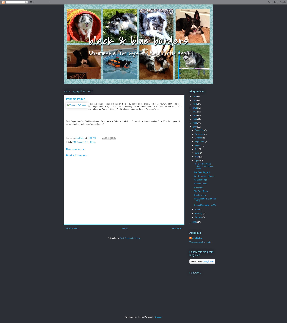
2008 (195, 123)
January (198, 217)
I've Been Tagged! (202, 172)
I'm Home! (198, 187)
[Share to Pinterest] (114, 138)
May (197, 157)
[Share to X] (109, 138)
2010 (195, 115)
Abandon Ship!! (200, 180)
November (199, 134)
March (198, 210)
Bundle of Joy (200, 195)
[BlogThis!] (106, 138)
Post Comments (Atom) (130, 238)
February (199, 213)
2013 (195, 104)
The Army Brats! (201, 191)
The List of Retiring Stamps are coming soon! (203, 166)
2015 (195, 96)
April (197, 160)
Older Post (176, 228)
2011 (195, 112)
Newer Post (72, 228)
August (198, 145)
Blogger (158, 317)
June (197, 153)
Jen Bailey (197, 238)
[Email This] (103, 138)
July (197, 149)
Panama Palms (200, 184)
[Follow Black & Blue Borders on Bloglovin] (202, 263)
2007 (195, 127)
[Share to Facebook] (111, 138)
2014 (195, 100)
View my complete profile (200, 242)
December (199, 130)
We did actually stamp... (204, 176)
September (200, 141)
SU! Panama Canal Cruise (84, 142)
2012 (195, 108)
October (198, 138)
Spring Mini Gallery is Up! (205, 205)
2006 (195, 222)
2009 (195, 119)
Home (125, 228)
